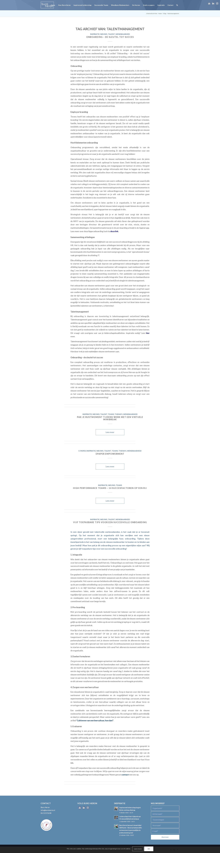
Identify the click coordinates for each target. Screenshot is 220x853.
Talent (111, 34)
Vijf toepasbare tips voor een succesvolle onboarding (110, 522)
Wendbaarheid (123, 34)
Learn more (138, 849)
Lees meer (110, 432)
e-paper (82, 451)
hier (148, 333)
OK (149, 849)
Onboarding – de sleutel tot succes (110, 37)
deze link (114, 231)
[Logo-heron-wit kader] (47, 5)
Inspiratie (95, 34)
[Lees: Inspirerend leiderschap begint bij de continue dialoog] (116, 809)
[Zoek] (177, 5)
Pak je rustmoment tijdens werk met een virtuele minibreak (110, 418)
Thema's (118, 414)
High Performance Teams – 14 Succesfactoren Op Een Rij (110, 488)
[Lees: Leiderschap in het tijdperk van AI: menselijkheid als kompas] (116, 818)
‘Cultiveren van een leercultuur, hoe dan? (94, 720)
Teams (111, 414)
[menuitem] (53, 5)
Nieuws (103, 34)
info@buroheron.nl (48, 810)
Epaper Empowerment (110, 454)
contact (125, 774)
